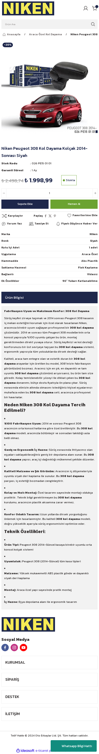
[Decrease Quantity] (3, 193)
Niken (94, 234)
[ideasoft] (25, 751)
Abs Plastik (89, 261)
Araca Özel (90, 254)
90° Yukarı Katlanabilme (80, 281)
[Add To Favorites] (82, 215)
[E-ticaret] (48, 750)
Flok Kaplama (88, 267)
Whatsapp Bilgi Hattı (77, 746)
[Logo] (28, 8)
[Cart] (95, 8)
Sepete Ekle (25, 204)
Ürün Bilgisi (14, 297)
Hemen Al (74, 204)
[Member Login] (85, 8)
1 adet (93, 247)
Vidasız (92, 274)
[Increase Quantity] (95, 193)
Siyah (94, 241)
